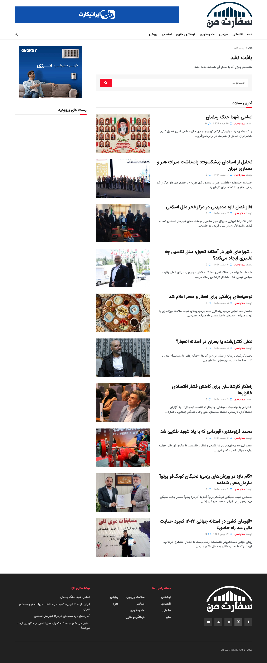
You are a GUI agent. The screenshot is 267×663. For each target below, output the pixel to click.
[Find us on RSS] (218, 622)
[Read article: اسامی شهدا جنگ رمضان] (123, 133)
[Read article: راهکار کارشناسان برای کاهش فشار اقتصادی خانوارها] (123, 402)
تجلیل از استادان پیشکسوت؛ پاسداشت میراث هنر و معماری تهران (204, 165)
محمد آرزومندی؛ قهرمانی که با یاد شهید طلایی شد (206, 431)
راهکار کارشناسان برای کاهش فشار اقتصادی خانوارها (212, 390)
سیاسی (223, 34)
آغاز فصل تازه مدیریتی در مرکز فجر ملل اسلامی (209, 207)
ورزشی (153, 34)
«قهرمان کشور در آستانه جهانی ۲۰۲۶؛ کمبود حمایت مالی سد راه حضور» (206, 524)
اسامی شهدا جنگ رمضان (229, 117)
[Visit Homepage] (229, 15)
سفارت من (239, 124)
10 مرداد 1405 (221, 124)
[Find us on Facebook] (248, 622)
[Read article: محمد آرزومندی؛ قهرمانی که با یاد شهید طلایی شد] (123, 447)
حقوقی (166, 610)
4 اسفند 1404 (221, 303)
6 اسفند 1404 (221, 265)
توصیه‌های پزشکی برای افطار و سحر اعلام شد (210, 296)
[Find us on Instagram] (228, 622)
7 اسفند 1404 (221, 175)
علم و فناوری (207, 34)
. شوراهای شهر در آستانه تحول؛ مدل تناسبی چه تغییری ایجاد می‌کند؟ (208, 255)
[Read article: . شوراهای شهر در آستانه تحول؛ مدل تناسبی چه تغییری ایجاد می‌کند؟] (123, 268)
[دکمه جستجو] (16, 34)
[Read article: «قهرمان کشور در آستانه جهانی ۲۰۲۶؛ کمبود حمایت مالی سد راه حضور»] (123, 537)
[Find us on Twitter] (238, 622)
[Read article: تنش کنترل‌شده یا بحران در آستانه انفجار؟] (123, 357)
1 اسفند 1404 (221, 489)
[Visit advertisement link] (97, 14)
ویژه (115, 603)
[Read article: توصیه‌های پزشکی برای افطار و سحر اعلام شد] (123, 313)
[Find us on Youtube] (208, 622)
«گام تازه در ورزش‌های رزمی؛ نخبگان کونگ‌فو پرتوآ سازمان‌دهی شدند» (205, 479)
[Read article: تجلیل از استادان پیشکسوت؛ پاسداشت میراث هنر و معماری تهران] (123, 178)
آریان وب (225, 650)
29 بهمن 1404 (221, 534)
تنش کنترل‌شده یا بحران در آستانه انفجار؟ (214, 341)
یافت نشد (239, 48)
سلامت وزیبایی (135, 597)
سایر (168, 617)
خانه (249, 34)
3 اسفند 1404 (221, 400)
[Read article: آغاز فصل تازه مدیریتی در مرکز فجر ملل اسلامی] (123, 223)
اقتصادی (238, 34)
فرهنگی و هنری (185, 34)
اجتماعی (167, 34)
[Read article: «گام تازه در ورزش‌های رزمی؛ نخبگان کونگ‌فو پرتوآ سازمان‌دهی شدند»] (123, 492)
